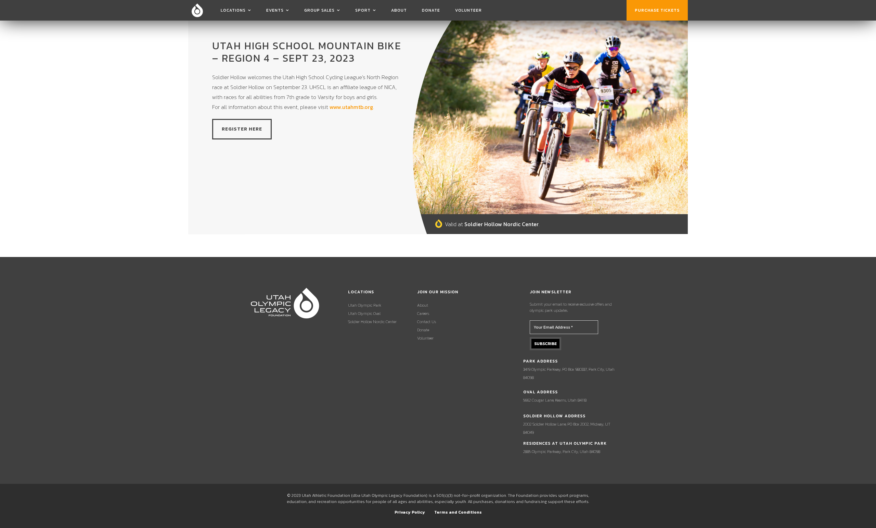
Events (275, 10)
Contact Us (426, 322)
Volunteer (468, 10)
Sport (363, 10)
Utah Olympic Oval (364, 313)
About (399, 10)
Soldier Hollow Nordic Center (372, 322)
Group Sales (319, 10)
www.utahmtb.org (351, 107)
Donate (431, 10)
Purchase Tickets (657, 10)
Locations (233, 10)
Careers (423, 313)
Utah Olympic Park (364, 305)
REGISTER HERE (242, 129)
